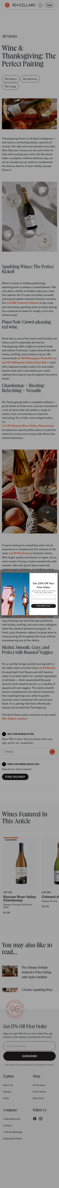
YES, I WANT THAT (43, 606)
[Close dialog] (55, 575)
